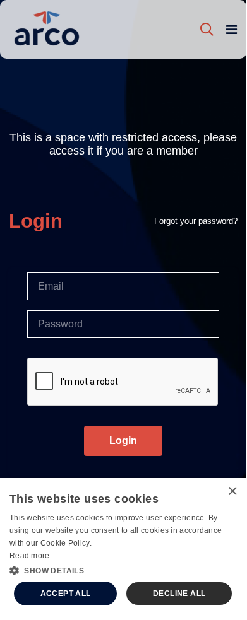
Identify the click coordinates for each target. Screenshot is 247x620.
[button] (123, 569)
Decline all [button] (179, 593)
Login (123, 440)
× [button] (232, 491)
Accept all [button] (65, 593)
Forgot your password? (196, 221)
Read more (29, 555)
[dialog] (123, 548)
